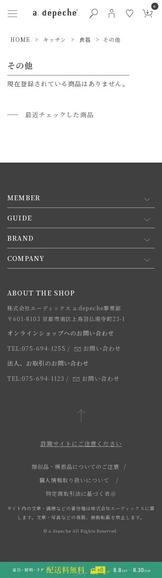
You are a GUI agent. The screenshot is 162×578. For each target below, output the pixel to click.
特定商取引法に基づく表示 (81, 493)
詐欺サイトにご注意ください (81, 443)
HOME (20, 39)
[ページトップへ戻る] (81, 416)
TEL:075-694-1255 (36, 348)
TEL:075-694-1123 (35, 378)
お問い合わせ (102, 348)
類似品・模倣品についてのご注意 (75, 466)
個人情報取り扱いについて (74, 480)
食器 (85, 39)
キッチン (54, 39)
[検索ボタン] (94, 13)
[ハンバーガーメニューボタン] (12, 13)
